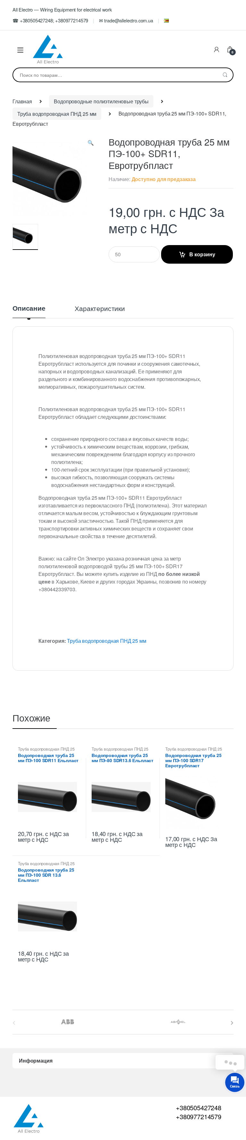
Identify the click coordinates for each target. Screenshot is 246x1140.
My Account (216, 49)
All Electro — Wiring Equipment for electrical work (62, 9)
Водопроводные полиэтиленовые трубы (101, 101)
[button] (91, 144)
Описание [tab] (28, 309)
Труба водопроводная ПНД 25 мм (56, 113)
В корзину (202, 254)
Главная (22, 101)
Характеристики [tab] (100, 309)
